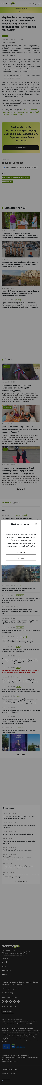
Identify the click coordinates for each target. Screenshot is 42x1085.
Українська (21, 552)
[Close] (36, 524)
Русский (21, 558)
